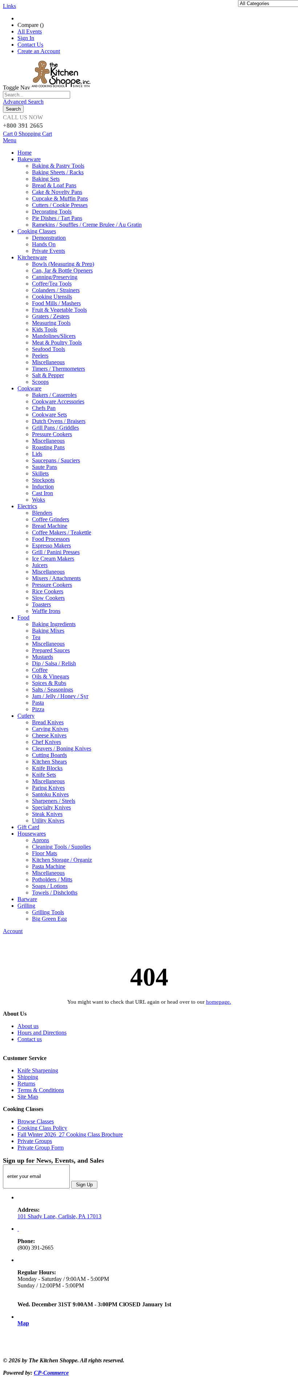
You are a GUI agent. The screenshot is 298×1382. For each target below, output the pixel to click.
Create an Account (38, 51)
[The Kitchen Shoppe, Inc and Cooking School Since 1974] (62, 87)
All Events (29, 31)
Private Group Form (40, 1147)
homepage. (218, 1002)
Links (9, 6)
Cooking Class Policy (42, 1128)
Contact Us (30, 44)
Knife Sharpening (37, 1070)
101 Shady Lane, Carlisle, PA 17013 (59, 1216)
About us (28, 1026)
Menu (9, 140)
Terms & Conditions (40, 1090)
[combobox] (36, 95)
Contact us (29, 1039)
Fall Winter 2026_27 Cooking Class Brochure (70, 1134)
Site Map (27, 1097)
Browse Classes (35, 1121)
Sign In (25, 38)
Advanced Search (23, 102)
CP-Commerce (51, 1373)
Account (13, 931)
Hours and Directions (42, 1032)
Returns (26, 1083)
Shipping (27, 1077)
